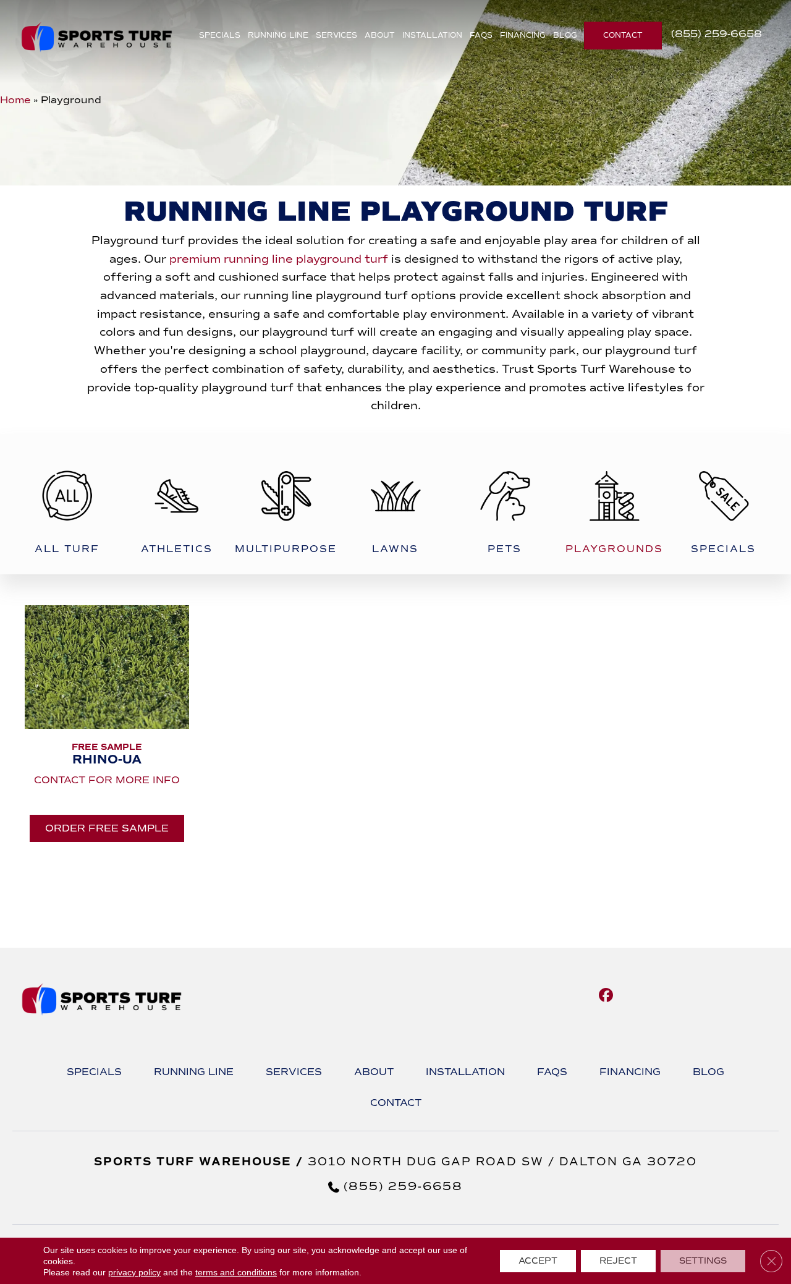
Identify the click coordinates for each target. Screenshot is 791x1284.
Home (15, 100)
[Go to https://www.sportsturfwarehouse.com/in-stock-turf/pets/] (504, 504)
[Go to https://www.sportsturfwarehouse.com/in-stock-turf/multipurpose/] (285, 504)
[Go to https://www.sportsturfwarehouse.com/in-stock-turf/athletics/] (176, 504)
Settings (703, 1261)
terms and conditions (236, 1272)
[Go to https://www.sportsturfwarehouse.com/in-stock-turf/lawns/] (395, 504)
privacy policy (134, 1272)
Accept (537, 1261)
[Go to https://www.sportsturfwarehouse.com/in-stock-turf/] (67, 504)
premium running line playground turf (278, 259)
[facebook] (606, 996)
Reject (618, 1261)
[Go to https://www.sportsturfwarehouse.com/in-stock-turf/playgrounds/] (614, 504)
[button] (107, 828)
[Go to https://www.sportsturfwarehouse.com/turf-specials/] (723, 504)
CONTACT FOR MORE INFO (107, 780)
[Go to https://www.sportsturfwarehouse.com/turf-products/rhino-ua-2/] (107, 682)
